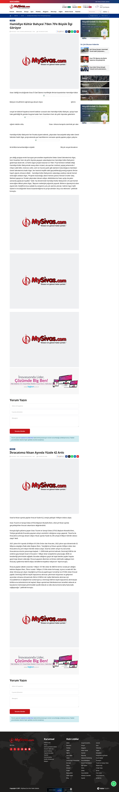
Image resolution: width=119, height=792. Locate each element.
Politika (38, 12)
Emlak (68, 770)
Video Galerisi (104, 15)
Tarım (82, 768)
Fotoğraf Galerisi (94, 15)
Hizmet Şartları (48, 757)
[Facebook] (11, 749)
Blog (67, 778)
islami (68, 758)
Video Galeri (69, 775)
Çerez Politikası (48, 751)
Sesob (68, 765)
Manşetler (98, 753)
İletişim (46, 761)
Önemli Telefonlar (49, 749)
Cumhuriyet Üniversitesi (72, 760)
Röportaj (83, 755)
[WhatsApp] (113, 783)
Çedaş (82, 770)
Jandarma (98, 778)
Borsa (97, 770)
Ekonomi (19, 12)
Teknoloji (53, 12)
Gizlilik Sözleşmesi (49, 759)
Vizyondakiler (84, 773)
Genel (67, 743)
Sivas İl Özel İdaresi (86, 763)
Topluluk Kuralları (48, 753)
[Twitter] (14, 749)
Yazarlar (77, 12)
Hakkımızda (47, 742)
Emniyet (68, 763)
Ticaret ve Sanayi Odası (102, 763)
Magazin (45, 12)
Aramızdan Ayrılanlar (102, 755)
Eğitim (68, 753)
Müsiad (68, 768)
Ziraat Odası (99, 768)
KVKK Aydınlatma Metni (50, 747)
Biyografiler (69, 773)
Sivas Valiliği (99, 758)
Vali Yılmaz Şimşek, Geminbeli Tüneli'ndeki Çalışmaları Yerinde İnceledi (86, 1)
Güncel (12, 12)
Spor (32, 12)
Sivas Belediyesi (85, 760)
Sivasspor (98, 760)
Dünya (26, 12)
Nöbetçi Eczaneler (86, 775)
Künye (45, 744)
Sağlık (61, 12)
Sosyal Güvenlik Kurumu (85, 743)
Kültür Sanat (69, 12)
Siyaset (83, 778)
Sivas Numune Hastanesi (100, 776)
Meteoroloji (99, 765)
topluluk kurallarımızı (27, 438)
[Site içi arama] (100, 12)
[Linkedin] (22, 749)
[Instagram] (18, 749)
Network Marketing (86, 758)
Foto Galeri (99, 773)
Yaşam (97, 750)
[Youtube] (25, 749)
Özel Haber (69, 755)
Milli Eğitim (84, 765)
